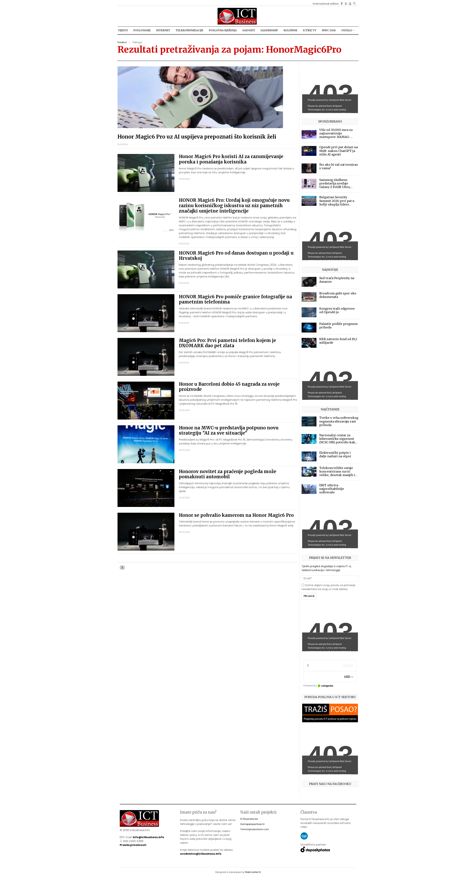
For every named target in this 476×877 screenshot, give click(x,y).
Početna (122, 42)
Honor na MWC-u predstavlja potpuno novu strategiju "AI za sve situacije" (229, 430)
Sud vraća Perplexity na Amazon (336, 279)
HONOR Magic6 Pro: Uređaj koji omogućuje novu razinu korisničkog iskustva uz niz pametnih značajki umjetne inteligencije (234, 205)
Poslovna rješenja (223, 30)
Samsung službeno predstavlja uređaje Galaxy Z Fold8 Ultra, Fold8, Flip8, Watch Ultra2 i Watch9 (338, 187)
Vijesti (123, 30)
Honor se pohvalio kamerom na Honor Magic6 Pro (236, 515)
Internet (163, 30)
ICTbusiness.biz (249, 818)
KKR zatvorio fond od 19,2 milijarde (338, 340)
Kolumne (290, 30)
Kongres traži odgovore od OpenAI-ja (337, 310)
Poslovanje (142, 30)
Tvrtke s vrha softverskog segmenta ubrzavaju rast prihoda (338, 421)
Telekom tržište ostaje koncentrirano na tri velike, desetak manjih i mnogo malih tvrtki (337, 473)
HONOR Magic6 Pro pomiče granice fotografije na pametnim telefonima (235, 299)
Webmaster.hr (253, 872)
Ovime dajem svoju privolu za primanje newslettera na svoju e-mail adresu (328, 587)
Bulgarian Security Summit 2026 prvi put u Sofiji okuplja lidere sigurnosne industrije (336, 202)
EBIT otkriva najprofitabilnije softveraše (331, 488)
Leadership (269, 30)
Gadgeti (248, 30)
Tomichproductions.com (254, 829)
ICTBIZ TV (309, 30)
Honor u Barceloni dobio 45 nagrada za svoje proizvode (229, 386)
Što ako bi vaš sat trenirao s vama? (338, 166)
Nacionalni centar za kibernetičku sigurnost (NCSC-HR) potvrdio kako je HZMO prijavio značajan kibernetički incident (338, 444)
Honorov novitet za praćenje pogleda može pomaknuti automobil (227, 474)
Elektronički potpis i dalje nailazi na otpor (335, 454)
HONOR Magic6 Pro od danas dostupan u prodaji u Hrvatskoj (236, 255)
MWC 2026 (329, 30)
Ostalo (346, 30)
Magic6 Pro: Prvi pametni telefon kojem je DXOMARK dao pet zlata (227, 343)
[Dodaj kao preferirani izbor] (350, 4)
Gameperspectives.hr (252, 824)
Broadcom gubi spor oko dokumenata (337, 295)
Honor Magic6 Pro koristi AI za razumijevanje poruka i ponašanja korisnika (231, 159)
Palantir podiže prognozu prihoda (338, 325)
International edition (326, 4)
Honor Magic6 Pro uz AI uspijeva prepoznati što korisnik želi (197, 136)
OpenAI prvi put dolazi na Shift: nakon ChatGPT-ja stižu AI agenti (338, 150)
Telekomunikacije (189, 30)
